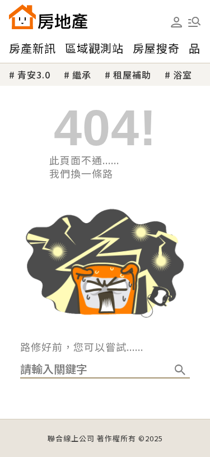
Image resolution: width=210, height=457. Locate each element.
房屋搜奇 (156, 48)
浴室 (182, 74)
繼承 (81, 74)
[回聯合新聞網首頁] (22, 16)
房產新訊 (32, 48)
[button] (194, 22)
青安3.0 (33, 74)
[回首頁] (48, 16)
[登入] (176, 22)
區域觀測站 (94, 48)
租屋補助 (132, 74)
